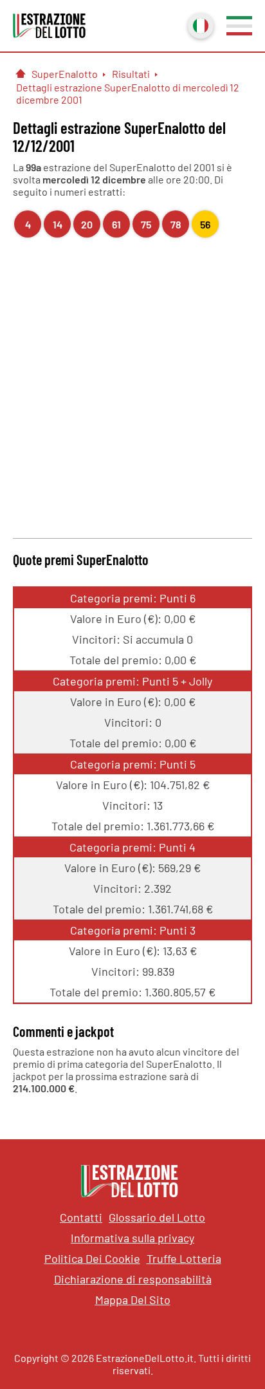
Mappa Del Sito (132, 1299)
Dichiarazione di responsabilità (133, 1279)
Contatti (81, 1217)
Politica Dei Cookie (92, 1258)
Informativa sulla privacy (132, 1238)
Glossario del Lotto (157, 1217)
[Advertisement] (132, 386)
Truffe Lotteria (184, 1258)
